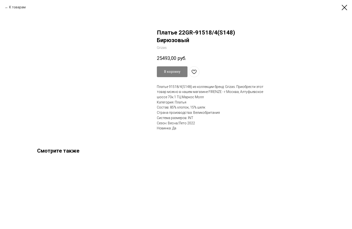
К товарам (17, 7)
